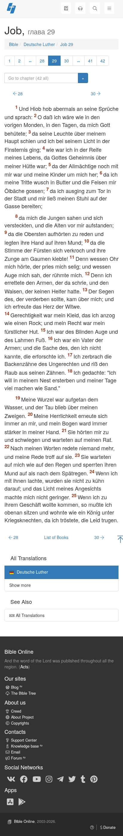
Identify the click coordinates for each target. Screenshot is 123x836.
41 (90, 61)
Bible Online (24, 821)
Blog (16, 687)
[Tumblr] (83, 778)
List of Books (56, 537)
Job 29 (66, 44)
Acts (24, 667)
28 (42, 61)
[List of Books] (66, 8)
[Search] (95, 8)
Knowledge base (26, 746)
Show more (20, 585)
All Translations (29, 615)
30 (66, 61)
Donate (109, 827)
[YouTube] (37, 778)
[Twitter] (72, 778)
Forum (18, 758)
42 (102, 61)
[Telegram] (60, 778)
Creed (16, 711)
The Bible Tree (23, 693)
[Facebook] (23, 778)
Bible (13, 44)
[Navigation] (109, 8)
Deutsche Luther (39, 44)
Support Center (24, 740)
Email (15, 752)
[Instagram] (49, 778)
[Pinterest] (94, 778)
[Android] (22, 801)
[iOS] (10, 801)
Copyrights (20, 723)
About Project (22, 717)
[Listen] (80, 8)
